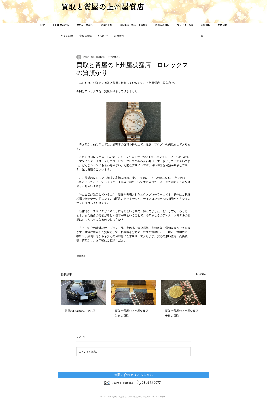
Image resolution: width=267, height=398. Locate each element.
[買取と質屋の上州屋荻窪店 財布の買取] (133, 292)
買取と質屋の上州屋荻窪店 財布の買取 (133, 314)
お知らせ (103, 35)
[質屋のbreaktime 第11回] (83, 292)
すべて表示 (200, 274)
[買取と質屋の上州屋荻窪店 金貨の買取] (183, 292)
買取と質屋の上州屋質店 (102, 7)
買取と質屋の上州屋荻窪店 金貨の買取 (183, 314)
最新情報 (119, 35)
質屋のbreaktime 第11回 (80, 311)
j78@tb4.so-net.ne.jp (122, 382)
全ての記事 (67, 35)
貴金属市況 (85, 35)
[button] (202, 36)
